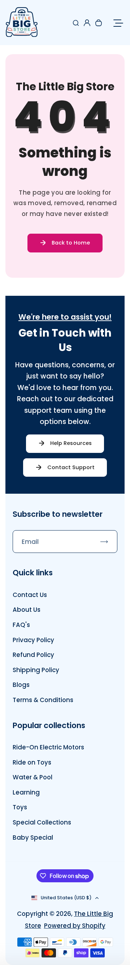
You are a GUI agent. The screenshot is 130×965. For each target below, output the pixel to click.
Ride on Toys (32, 762)
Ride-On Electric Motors (48, 747)
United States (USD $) (66, 898)
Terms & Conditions (43, 700)
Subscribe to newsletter (58, 514)
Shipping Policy (36, 670)
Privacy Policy (33, 640)
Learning (26, 792)
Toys (20, 807)
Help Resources (71, 443)
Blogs (21, 684)
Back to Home (71, 242)
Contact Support (71, 467)
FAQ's (21, 624)
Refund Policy (33, 654)
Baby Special (33, 837)
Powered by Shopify (74, 925)
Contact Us (30, 594)
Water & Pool (32, 777)
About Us (26, 609)
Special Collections (42, 822)
